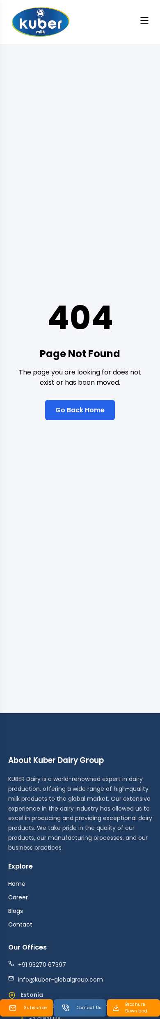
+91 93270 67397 (42, 965)
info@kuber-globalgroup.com (60, 979)
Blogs (15, 911)
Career (18, 897)
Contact (20, 924)
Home (16, 884)
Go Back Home (80, 410)
